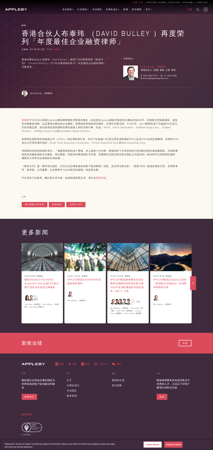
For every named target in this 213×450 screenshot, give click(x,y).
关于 (69, 380)
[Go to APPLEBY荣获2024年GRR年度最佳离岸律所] (85, 257)
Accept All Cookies (173, 444)
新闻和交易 (118, 380)
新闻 (24, 25)
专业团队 (72, 390)
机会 (162, 397)
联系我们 (29, 397)
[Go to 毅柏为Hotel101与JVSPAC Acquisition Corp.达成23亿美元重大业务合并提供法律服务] (42, 257)
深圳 (173, 70)
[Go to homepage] (16, 9)
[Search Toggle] (197, 9)
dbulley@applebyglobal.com (155, 78)
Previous (20, 283)
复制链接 (57, 204)
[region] (106, 445)
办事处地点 (73, 385)
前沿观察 (117, 385)
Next (193, 283)
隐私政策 (27, 414)
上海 (167, 70)
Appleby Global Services (163, 2)
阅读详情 (101, 177)
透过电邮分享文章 (34, 204)
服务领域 (72, 395)
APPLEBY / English (195, 2)
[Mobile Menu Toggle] (205, 9)
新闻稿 (57, 49)
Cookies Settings (152, 444)
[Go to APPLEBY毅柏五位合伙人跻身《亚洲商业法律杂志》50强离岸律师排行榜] (171, 257)
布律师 (25, 120)
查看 (185, 343)
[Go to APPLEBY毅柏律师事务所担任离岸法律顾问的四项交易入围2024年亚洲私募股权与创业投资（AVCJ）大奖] (128, 257)
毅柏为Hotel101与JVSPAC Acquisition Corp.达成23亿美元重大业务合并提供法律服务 (41, 283)
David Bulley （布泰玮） (154, 66)
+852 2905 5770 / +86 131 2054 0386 (160, 75)
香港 (162, 70)
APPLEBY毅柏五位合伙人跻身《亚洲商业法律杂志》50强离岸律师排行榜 (170, 283)
